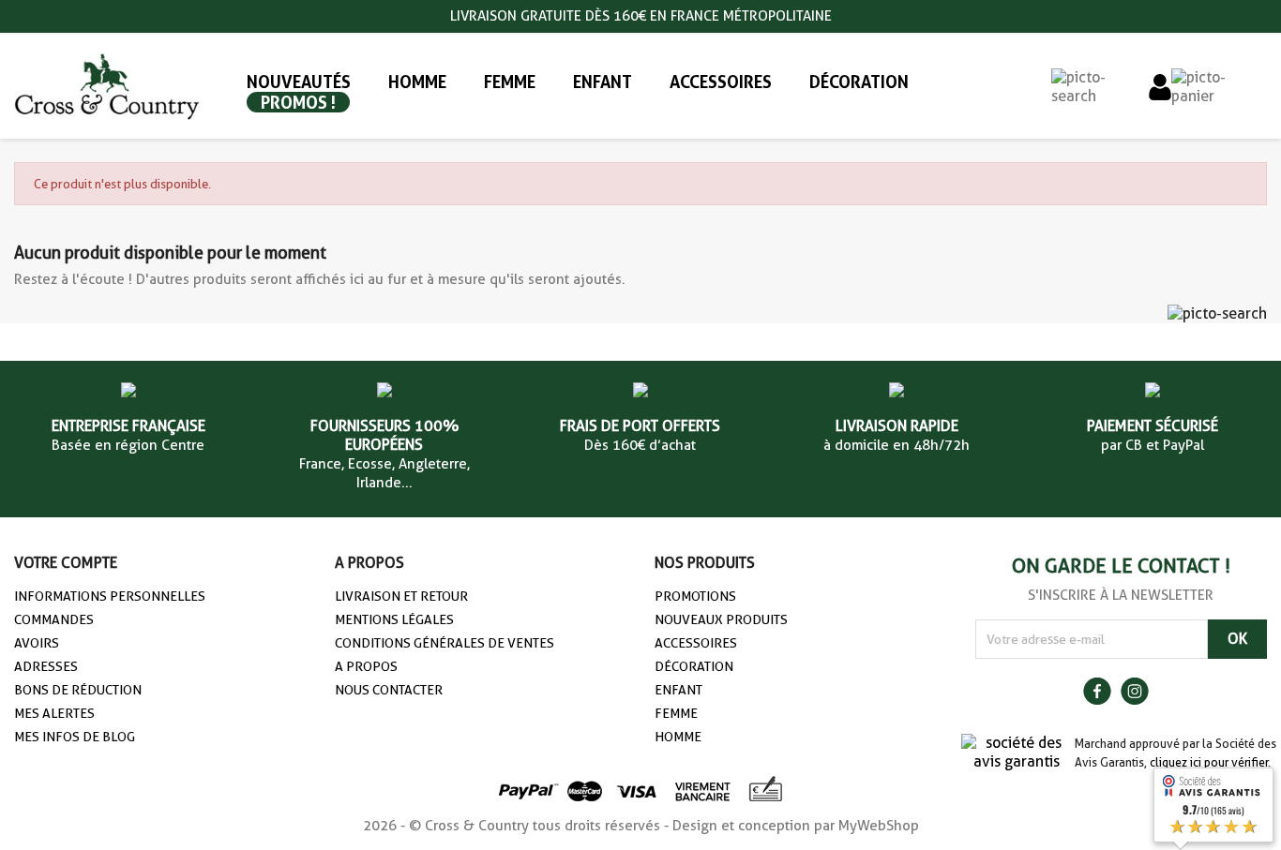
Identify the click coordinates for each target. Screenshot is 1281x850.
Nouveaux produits (721, 619)
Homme (678, 736)
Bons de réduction (78, 689)
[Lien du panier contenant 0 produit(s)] (1219, 86)
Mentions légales (394, 619)
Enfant (678, 689)
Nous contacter (389, 689)
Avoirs (36, 642)
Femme (676, 713)
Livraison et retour (401, 596)
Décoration (694, 666)
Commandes (54, 619)
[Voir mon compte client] (1160, 86)
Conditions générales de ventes (444, 642)
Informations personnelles (109, 596)
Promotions (695, 596)
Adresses (46, 666)
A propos (366, 666)
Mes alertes (54, 713)
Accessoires (696, 642)
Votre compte (65, 563)
